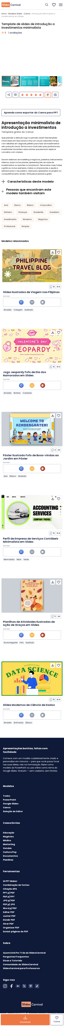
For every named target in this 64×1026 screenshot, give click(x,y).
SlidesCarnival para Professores (21, 968)
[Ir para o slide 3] (48, 81)
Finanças (22, 212)
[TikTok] (37, 986)
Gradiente (38, 212)
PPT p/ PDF (9, 892)
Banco (17, 205)
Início (4, 13)
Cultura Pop (10, 852)
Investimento (10, 219)
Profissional (9, 226)
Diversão (22, 476)
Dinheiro (8, 212)
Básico (30, 205)
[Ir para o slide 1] (11, 81)
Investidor (54, 212)
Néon (19, 559)
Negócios (43, 219)
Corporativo (46, 205)
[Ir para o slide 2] (29, 81)
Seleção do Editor (13, 811)
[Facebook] (11, 986)
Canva (27, 13)
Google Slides (10, 803)
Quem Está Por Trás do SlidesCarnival (24, 952)
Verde (26, 559)
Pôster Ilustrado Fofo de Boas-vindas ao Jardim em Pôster (31, 456)
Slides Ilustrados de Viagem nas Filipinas (31, 292)
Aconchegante (10, 642)
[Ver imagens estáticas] (55, 95)
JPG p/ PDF (9, 900)
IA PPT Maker (10, 881)
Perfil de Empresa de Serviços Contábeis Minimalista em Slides (30, 540)
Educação (8, 832)
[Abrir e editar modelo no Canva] (21, 302)
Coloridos (27, 393)
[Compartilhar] (9, 95)
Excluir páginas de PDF (15, 931)
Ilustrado (29, 310)
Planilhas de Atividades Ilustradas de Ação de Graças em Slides (29, 623)
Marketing (9, 844)
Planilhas (8, 859)
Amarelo (7, 310)
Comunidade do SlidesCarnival (20, 964)
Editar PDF (8, 912)
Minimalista (9, 559)
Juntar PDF (9, 916)
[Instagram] (5, 986)
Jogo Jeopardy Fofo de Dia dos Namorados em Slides (24, 373)
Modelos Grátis (15, 13)
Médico (7, 840)
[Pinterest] (31, 986)
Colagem (18, 310)
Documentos (10, 855)
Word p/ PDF (10, 908)
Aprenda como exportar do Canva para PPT (31, 112)
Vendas (7, 848)
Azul (6, 205)
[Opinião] (15, 95)
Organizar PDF (11, 927)
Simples (25, 226)
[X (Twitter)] (24, 986)
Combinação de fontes (16, 885)
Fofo (22, 642)
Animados (18, 722)
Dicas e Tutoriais (12, 960)
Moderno (27, 219)
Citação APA (10, 888)
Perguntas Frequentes (16, 956)
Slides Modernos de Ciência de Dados (29, 705)
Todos (6, 795)
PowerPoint (9, 799)
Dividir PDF (9, 919)
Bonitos (17, 393)
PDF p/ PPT (9, 896)
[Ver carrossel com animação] (48, 95)
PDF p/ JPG (9, 904)
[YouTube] (18, 986)
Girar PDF (8, 923)
